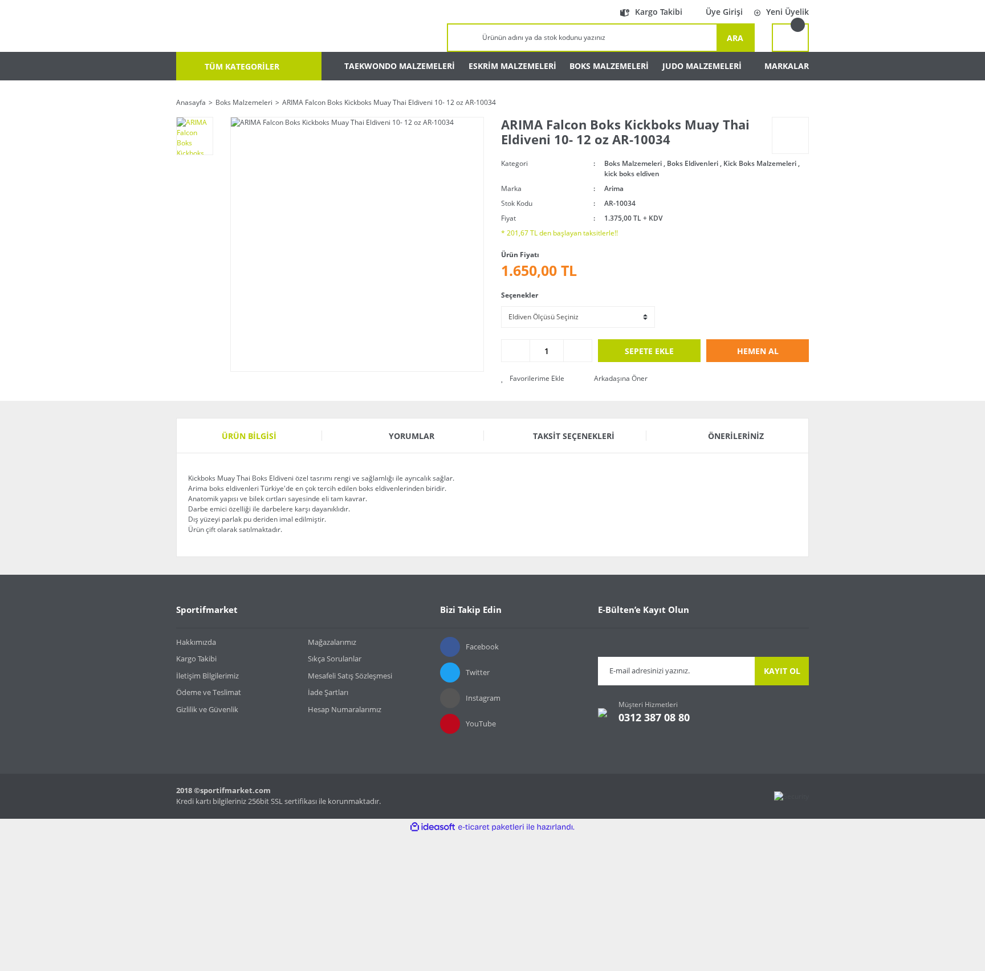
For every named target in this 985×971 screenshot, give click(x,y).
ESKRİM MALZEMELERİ (512, 65)
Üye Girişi (724, 11)
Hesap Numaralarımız (344, 709)
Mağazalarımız (332, 642)
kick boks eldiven (632, 173)
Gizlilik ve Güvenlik (207, 709)
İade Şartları (328, 692)
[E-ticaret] (491, 827)
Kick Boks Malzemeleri (759, 163)
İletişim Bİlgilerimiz (207, 676)
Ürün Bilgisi (249, 435)
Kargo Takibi (658, 11)
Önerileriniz (736, 435)
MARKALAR (786, 65)
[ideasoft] (432, 827)
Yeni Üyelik (787, 11)
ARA (735, 37)
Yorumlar (411, 435)
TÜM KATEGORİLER (240, 66)
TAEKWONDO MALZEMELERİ (399, 65)
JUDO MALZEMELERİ (702, 65)
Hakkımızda (196, 642)
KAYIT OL (782, 670)
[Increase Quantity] (577, 350)
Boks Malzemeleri (633, 163)
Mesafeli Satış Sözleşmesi (350, 676)
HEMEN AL (758, 351)
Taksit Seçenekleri (573, 435)
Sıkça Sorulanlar (334, 658)
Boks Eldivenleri (692, 163)
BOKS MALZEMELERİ (609, 65)
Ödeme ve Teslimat (208, 692)
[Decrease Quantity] (516, 350)
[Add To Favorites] (532, 378)
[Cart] (790, 37)
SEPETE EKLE (649, 351)
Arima (614, 188)
